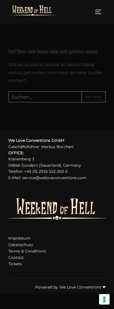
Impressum (19, 238)
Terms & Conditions (27, 251)
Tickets (15, 263)
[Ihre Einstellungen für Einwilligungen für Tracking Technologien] (104, 299)
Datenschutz (20, 244)
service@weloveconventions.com (54, 177)
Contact (16, 257)
